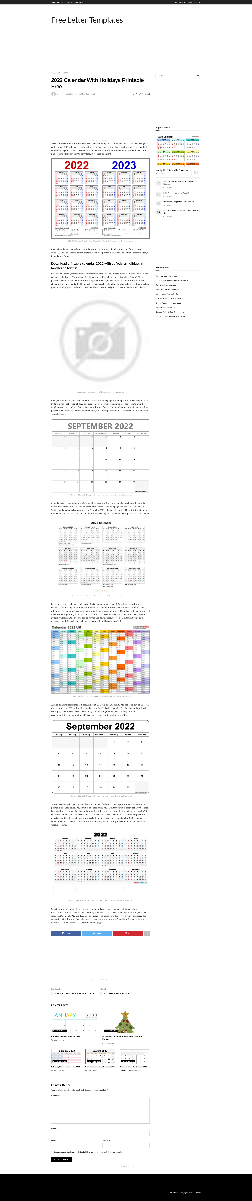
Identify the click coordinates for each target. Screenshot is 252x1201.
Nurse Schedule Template (166, 276)
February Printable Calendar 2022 (65, 1067)
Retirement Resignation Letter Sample (178, 202)
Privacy (82, 2)
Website (106, 1140)
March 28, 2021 (111, 1043)
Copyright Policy (72, 2)
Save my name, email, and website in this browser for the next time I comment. (88, 1152)
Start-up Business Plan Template (169, 298)
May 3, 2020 (68, 94)
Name (54, 1128)
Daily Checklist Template (166, 285)
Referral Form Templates (166, 307)
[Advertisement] (126, 50)
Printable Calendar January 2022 (133, 1067)
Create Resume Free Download (168, 303)
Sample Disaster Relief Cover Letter (170, 316)
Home (53, 2)
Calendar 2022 (62, 73)
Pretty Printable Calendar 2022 (65, 1036)
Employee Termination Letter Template (172, 280)
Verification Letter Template (167, 289)
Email (54, 1140)
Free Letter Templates (87, 20)
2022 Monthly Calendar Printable (176, 193)
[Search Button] (198, 75)
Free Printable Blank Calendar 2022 (100, 1067)
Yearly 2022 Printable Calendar (172, 170)
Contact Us (61, 2)
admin (123, 1070)
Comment (56, 1095)
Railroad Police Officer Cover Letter (170, 312)
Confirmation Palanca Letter (167, 294)
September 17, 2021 (134, 1070)
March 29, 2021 (59, 1040)
